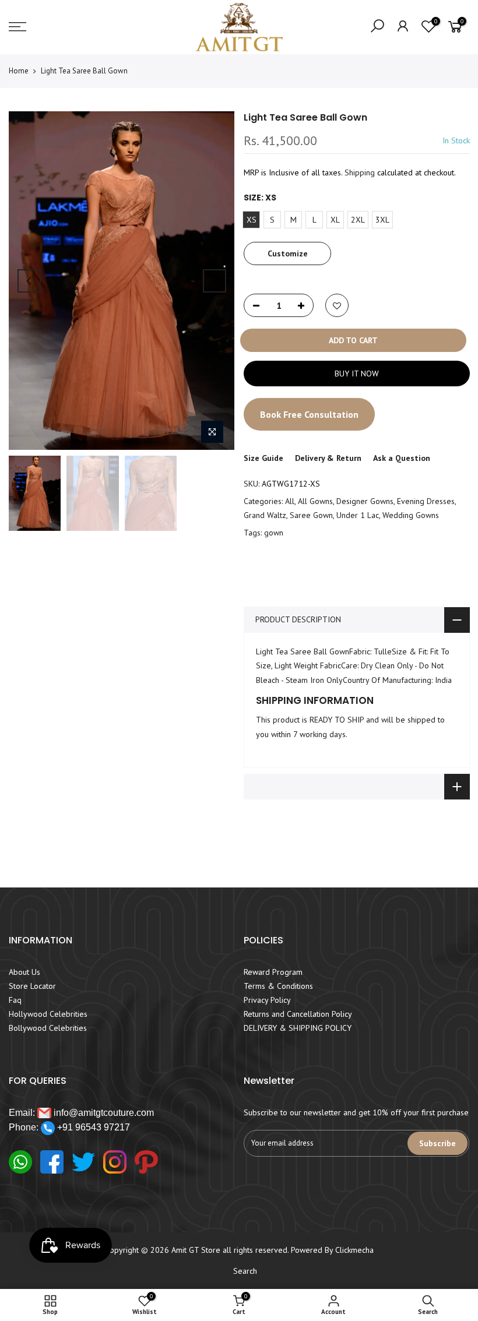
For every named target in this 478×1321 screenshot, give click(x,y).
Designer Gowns (364, 501)
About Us (24, 972)
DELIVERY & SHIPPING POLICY (298, 1028)
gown (273, 532)
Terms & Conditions (278, 986)
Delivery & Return (328, 458)
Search (245, 1271)
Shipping (360, 172)
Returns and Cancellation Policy (298, 1014)
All (289, 501)
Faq (15, 1000)
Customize (287, 253)
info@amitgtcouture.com (102, 1113)
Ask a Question (401, 458)
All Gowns (315, 501)
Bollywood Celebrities (48, 1028)
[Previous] (29, 281)
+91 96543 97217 (92, 1127)
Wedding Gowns (410, 515)
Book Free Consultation (309, 414)
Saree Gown (311, 515)
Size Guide (263, 458)
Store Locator (32, 986)
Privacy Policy (267, 1000)
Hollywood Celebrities (48, 1014)
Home (19, 71)
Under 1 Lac (357, 515)
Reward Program (273, 972)
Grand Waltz (265, 515)
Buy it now (356, 373)
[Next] (214, 281)
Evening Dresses (426, 501)
